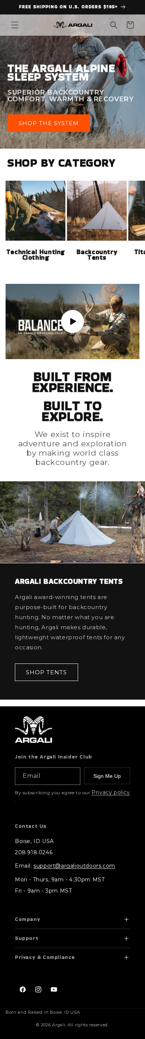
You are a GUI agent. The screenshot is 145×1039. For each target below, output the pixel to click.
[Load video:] (72, 321)
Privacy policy (110, 792)
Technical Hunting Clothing (35, 255)
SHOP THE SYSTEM (49, 122)
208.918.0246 (33, 852)
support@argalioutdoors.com (74, 865)
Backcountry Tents (97, 255)
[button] (15, 25)
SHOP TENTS (46, 671)
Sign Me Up (107, 776)
